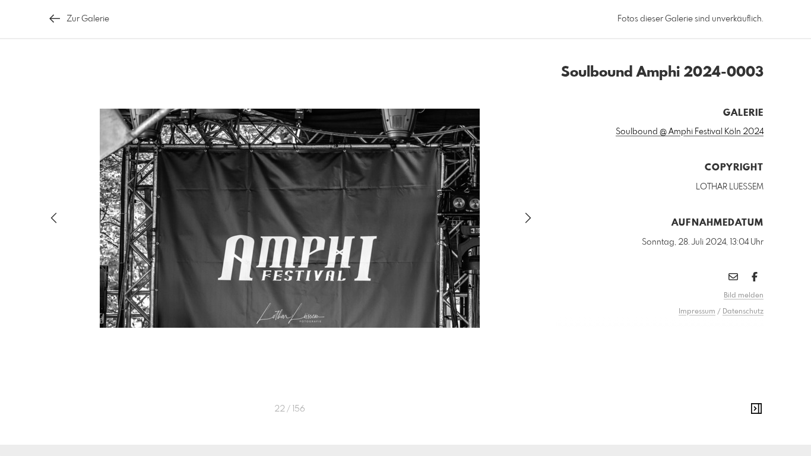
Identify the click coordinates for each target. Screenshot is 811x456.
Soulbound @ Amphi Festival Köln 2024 (690, 132)
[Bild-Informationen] (756, 409)
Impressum (697, 311)
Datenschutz (743, 311)
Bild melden (744, 295)
